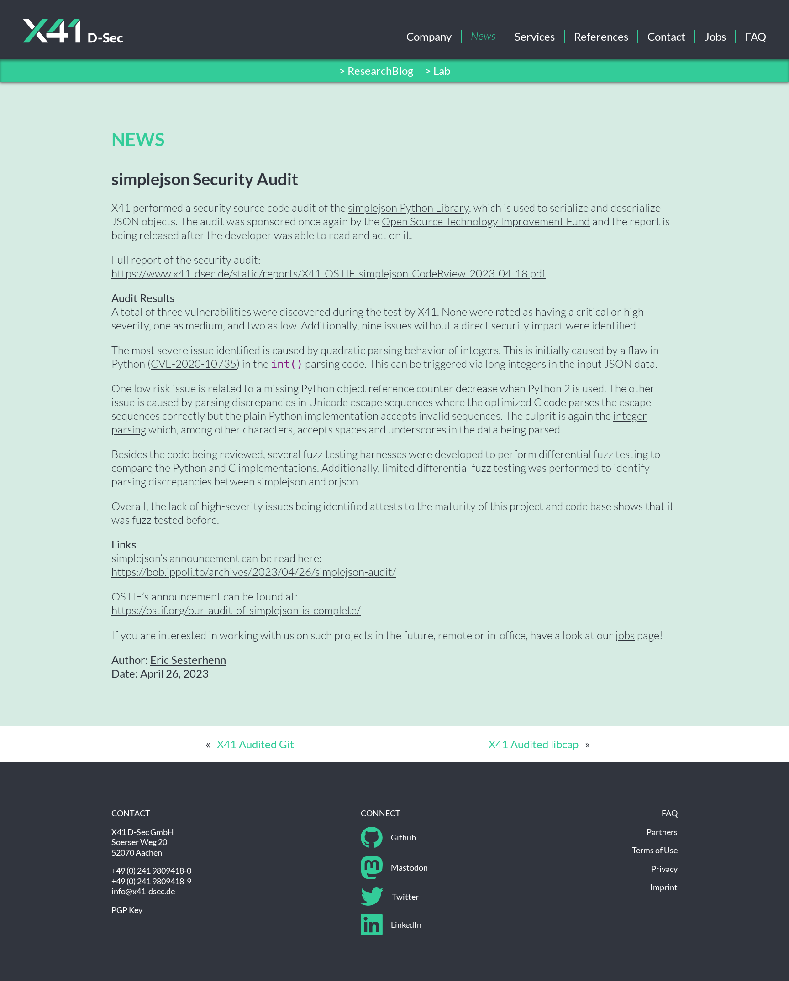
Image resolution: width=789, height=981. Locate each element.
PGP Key (126, 910)
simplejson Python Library (408, 207)
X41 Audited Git (255, 744)
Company (429, 36)
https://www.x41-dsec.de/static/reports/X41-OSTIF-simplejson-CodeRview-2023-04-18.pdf (328, 273)
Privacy (664, 869)
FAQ (755, 36)
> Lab (437, 70)
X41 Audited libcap (534, 744)
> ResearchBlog (376, 70)
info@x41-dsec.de (143, 891)
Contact (666, 36)
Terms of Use (655, 850)
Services (535, 36)
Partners (662, 832)
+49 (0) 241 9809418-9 (151, 881)
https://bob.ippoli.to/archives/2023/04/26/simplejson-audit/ (253, 572)
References (601, 36)
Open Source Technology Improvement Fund (486, 221)
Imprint (664, 887)
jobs (625, 635)
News (483, 36)
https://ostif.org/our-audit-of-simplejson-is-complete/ (236, 610)
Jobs (715, 36)
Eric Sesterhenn (188, 659)
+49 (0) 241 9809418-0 (151, 871)
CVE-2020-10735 (194, 363)
